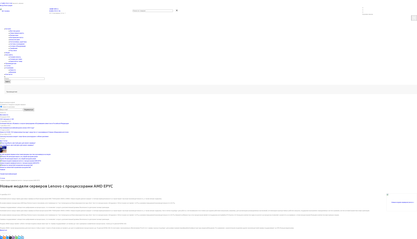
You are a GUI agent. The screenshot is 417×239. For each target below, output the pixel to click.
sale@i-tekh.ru (53, 9)
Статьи (8, 65)
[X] (10, 237)
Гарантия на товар (16, 61)
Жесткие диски (15, 31)
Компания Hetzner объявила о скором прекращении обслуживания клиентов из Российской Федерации (34, 123)
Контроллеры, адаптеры (18, 42)
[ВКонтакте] (1, 237)
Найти (8, 81)
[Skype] (19, 237)
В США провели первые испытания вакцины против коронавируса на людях (25, 154)
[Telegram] (22, 237)
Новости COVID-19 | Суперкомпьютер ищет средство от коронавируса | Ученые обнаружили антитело (34, 132)
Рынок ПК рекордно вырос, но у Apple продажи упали (18, 158)
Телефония (13, 48)
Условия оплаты (15, 57)
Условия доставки (16, 59)
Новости (13, 70)
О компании (9, 68)
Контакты (9, 74)
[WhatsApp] (16, 237)
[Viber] (13, 237)
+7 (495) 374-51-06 (6, 3)
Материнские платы (16, 37)
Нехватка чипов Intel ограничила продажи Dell (15, 167)
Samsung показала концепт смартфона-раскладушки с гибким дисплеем (24, 136)
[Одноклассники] (4, 237)
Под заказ (13, 50)
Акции (8, 52)
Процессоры (14, 35)
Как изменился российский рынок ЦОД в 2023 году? (17, 128)
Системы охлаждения (17, 44)
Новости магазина (8, 107)
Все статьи (3, 141)
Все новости (4, 114)
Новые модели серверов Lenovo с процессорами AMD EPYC (19, 163)
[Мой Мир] (7, 237)
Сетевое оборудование (18, 46)
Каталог (8, 28)
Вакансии (13, 72)
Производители (11, 63)
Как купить (9, 55)
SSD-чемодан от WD (7, 119)
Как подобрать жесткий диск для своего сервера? (17, 145)
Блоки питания (15, 39)
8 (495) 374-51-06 (54, 11)
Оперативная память (17, 33)
